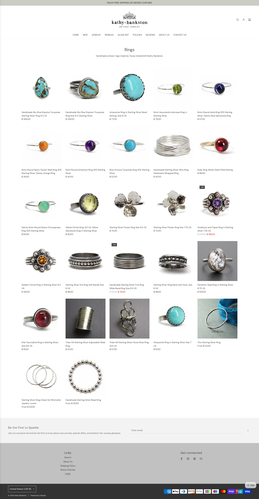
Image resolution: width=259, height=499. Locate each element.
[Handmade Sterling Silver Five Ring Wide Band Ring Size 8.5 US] (129, 261)
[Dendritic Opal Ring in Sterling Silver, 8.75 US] (217, 261)
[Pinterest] (194, 459)
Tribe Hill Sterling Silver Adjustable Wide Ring (85, 344)
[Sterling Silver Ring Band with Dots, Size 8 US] (173, 261)
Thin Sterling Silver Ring (209, 342)
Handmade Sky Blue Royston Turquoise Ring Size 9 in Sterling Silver (85, 114)
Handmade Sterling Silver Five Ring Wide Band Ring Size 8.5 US (127, 286)
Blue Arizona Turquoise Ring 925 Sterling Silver (129, 171)
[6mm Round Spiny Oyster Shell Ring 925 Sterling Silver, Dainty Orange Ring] (42, 146)
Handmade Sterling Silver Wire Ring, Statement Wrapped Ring (171, 171)
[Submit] (248, 430)
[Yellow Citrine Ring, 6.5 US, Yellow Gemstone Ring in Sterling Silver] (85, 204)
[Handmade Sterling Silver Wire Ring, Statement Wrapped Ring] (173, 146)
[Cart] (250, 20)
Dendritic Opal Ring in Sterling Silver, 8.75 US (215, 286)
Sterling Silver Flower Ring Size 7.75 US (172, 227)
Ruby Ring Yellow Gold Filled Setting (215, 169)
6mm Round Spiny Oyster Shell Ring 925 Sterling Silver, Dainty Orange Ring (42, 171)
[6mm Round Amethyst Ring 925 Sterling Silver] (85, 146)
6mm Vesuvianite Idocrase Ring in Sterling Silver (170, 114)
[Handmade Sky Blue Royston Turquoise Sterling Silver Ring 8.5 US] (42, 88)
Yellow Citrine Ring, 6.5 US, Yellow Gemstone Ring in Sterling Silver (82, 229)
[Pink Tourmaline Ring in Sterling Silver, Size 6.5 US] (42, 319)
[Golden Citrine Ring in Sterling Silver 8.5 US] (42, 261)
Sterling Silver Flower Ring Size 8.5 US (128, 227)
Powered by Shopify (38, 495)
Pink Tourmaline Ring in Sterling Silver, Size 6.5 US (40, 344)
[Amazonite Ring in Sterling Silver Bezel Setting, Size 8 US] (129, 88)
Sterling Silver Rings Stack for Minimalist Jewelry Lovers (41, 402)
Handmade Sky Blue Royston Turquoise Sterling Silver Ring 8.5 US (41, 114)
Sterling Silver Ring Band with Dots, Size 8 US (173, 286)
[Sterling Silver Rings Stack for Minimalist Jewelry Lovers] (42, 376)
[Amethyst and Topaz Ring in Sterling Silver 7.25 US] (217, 204)
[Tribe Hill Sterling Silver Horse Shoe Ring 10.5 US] (129, 319)
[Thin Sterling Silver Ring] (217, 319)
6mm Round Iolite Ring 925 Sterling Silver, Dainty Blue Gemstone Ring (214, 114)
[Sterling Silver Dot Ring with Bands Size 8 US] (85, 261)
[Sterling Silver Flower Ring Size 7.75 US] (173, 204)
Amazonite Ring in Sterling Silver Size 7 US (172, 344)
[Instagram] (188, 459)
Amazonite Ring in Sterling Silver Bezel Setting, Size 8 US (128, 114)
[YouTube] (201, 459)
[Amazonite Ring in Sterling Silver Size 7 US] (173, 319)
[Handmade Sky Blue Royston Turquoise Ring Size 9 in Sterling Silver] (85, 88)
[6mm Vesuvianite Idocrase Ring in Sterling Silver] (173, 88)
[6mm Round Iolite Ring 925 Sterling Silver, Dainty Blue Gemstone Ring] (217, 88)
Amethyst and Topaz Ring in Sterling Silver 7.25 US (215, 229)
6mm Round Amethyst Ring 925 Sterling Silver (85, 171)
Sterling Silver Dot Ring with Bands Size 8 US (85, 286)
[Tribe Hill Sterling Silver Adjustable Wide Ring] (85, 319)
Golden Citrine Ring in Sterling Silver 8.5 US (41, 286)
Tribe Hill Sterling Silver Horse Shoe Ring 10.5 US (129, 344)
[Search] (238, 20)
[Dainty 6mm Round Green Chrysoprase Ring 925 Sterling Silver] (42, 204)
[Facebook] (182, 459)
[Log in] (244, 20)
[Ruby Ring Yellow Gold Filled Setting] (217, 146)
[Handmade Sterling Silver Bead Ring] (85, 376)
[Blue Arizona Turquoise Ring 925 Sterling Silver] (129, 146)
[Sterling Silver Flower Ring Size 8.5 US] (129, 204)
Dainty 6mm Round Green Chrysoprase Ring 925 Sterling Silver (41, 229)
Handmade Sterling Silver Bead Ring (83, 400)
